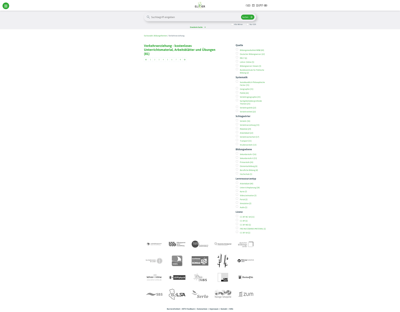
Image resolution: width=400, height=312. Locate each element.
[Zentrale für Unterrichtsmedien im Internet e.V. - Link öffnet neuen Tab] (246, 294)
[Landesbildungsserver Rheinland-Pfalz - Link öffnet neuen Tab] (246, 277)
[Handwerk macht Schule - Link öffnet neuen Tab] (200, 260)
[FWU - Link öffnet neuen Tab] (154, 260)
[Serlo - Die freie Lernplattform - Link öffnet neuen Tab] (200, 294)
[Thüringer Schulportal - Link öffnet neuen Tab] (223, 294)
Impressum (213, 309)
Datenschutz (202, 309)
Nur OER (253, 24)
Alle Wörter (238, 24)
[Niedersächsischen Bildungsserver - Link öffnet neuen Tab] (200, 277)
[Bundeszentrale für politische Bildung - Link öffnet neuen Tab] (200, 244)
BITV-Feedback (188, 309)
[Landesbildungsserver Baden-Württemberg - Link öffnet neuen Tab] (154, 244)
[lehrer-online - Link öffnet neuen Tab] (154, 277)
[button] (5, 6)
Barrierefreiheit (173, 309)
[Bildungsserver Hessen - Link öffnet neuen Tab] (223, 260)
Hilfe (231, 309)
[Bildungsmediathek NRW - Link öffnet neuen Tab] (246, 260)
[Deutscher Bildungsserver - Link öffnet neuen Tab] (246, 244)
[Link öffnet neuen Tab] (262, 5)
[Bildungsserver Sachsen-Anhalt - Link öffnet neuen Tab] (177, 294)
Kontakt (224, 309)
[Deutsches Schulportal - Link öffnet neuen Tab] (223, 244)
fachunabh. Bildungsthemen (155, 36)
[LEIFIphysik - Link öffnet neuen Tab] (177, 277)
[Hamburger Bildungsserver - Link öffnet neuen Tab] (177, 260)
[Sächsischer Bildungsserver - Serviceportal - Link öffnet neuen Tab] (154, 294)
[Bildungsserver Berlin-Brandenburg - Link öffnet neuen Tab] (177, 244)
